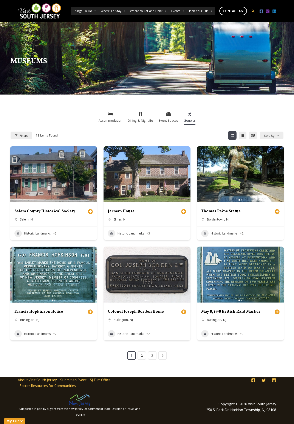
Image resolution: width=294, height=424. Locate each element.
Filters (23, 136)
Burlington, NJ (29, 320)
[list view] (242, 135)
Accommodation (110, 120)
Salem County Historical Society (44, 211)
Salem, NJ (27, 219)
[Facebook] (261, 11)
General (189, 120)
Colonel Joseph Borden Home (136, 311)
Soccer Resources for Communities (48, 385)
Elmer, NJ (119, 219)
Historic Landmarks (37, 233)
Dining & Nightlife (140, 120)
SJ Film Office (100, 379)
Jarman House (121, 211)
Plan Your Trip (199, 11)
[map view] (253, 135)
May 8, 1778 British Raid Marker (230, 311)
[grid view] (232, 135)
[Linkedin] (274, 11)
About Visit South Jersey (37, 379)
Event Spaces (168, 120)
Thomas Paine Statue (221, 211)
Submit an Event (73, 379)
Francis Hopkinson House (38, 311)
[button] (233, 11)
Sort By (269, 136)
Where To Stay (111, 11)
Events (175, 11)
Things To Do (82, 11)
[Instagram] (268, 11)
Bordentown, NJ (218, 219)
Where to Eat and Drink (146, 11)
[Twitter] (264, 380)
